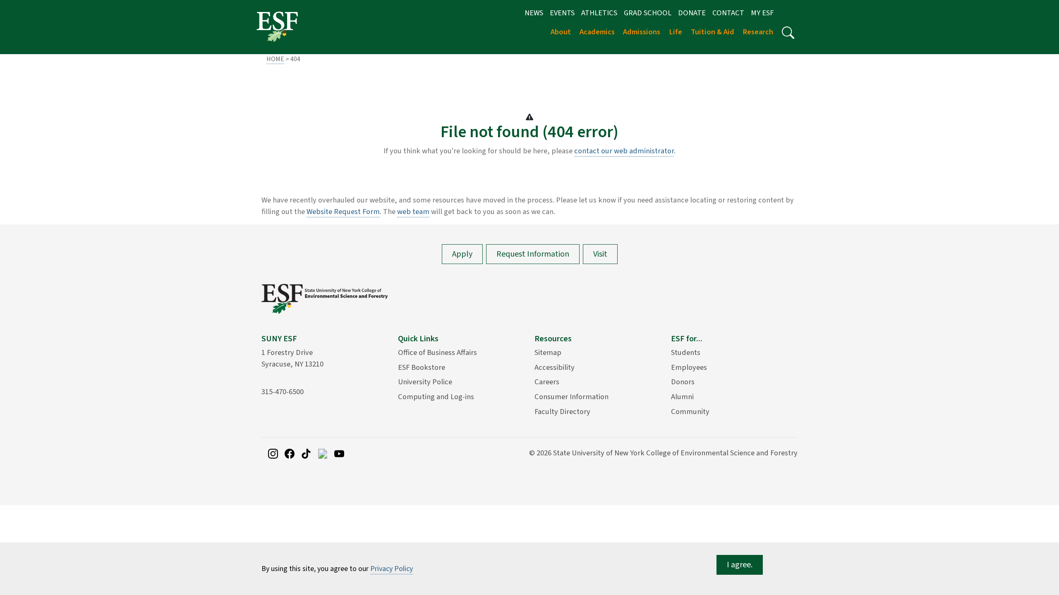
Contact (728, 12)
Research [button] (758, 31)
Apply (462, 254)
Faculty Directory (562, 411)
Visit (600, 254)
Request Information (532, 254)
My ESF (762, 12)
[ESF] (277, 26)
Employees (689, 367)
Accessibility (554, 367)
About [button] (561, 31)
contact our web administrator (624, 150)
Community (690, 411)
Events (562, 12)
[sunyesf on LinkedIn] (323, 452)
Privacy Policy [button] (391, 569)
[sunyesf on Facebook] (290, 452)
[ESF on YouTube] (339, 452)
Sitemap (547, 352)
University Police (425, 381)
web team (413, 211)
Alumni (682, 396)
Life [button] (675, 31)
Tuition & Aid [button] (712, 31)
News (534, 12)
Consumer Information (571, 396)
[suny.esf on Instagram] (273, 452)
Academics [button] (597, 31)
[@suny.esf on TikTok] (306, 452)
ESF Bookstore (421, 367)
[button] (788, 32)
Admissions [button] (641, 31)
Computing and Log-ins (436, 396)
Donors (683, 381)
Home (275, 59)
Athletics (599, 12)
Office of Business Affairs (437, 352)
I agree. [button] (739, 565)
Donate (692, 12)
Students (685, 352)
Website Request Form (343, 211)
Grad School (647, 12)
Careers (546, 381)
